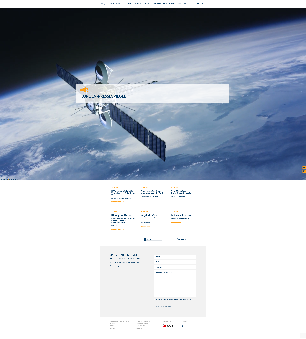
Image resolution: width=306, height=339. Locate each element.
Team (165, 4)
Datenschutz (139, 328)
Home (130, 4)
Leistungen (138, 4)
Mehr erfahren (116, 202)
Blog (179, 4)
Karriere (172, 4)
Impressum (112, 328)
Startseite (4, 179)
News (185, 4)
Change (147, 4)
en (202, 4)
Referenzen (157, 4)
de (198, 4)
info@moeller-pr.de (133, 262)
